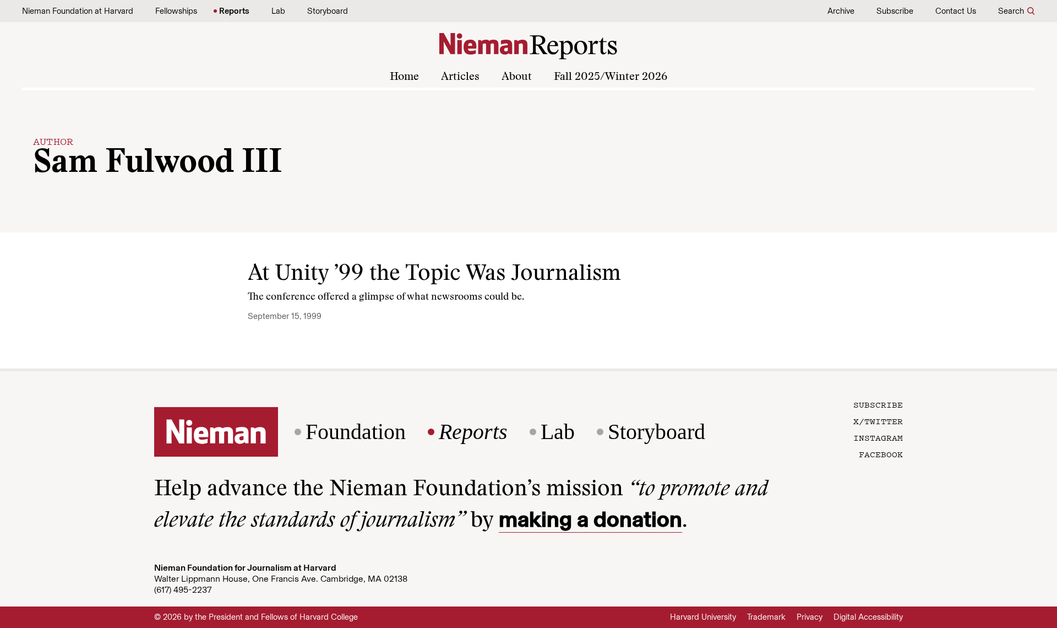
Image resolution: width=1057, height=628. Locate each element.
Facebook (881, 454)
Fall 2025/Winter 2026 (610, 77)
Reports (234, 11)
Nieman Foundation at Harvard (77, 11)
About (517, 77)
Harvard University (703, 617)
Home (404, 77)
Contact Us (955, 11)
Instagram (878, 437)
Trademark (766, 617)
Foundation (356, 432)
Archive (840, 11)
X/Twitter (878, 421)
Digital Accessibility (868, 617)
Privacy (809, 617)
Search (1011, 11)
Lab (278, 11)
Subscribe (894, 11)
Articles (460, 77)
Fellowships (176, 11)
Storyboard (327, 11)
